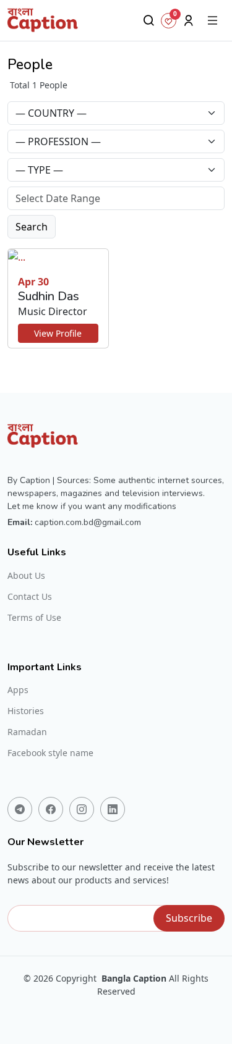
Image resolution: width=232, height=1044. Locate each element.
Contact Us (29, 596)
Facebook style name (50, 753)
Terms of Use (34, 617)
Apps (17, 690)
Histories (25, 711)
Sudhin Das (48, 296)
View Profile (58, 333)
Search (31, 227)
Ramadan (27, 732)
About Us (26, 575)
